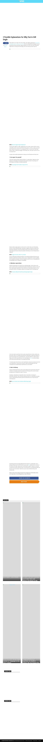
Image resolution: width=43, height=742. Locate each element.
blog (31, 358)
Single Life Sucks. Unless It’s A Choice (19, 254)
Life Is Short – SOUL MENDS (11, 577)
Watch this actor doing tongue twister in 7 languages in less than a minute (11, 661)
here (29, 464)
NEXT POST (24, 481)
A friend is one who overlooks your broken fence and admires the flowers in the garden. (31, 579)
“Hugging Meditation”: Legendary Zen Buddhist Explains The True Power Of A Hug (31, 661)
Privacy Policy (35, 740)
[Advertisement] (21, 11)
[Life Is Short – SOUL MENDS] (12, 541)
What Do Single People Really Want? (19, 144)
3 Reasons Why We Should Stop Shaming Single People (22, 271)
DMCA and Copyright (28, 740)
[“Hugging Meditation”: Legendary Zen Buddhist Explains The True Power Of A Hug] (31, 623)
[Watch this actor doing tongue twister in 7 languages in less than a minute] (12, 623)
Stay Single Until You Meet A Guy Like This (20, 164)
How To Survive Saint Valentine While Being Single (21, 381)
